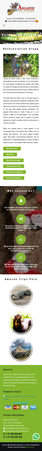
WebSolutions (30, 447)
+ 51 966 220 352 (13, 437)
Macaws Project (12, 149)
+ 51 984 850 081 (13, 434)
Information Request (13, 178)
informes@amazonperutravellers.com (19, 21)
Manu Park (10, 154)
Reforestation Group (13, 166)
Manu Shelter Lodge (13, 160)
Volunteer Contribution (14, 172)
